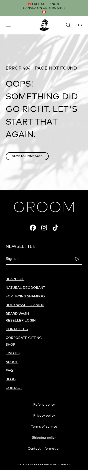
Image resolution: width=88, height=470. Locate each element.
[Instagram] (44, 227)
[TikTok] (55, 227)
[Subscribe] (77, 259)
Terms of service (44, 426)
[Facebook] (33, 227)
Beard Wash (17, 313)
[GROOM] (44, 25)
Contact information (44, 448)
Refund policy (44, 404)
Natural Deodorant (25, 287)
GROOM (66, 464)
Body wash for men (25, 305)
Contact (14, 387)
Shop (10, 344)
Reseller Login (21, 320)
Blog (10, 379)
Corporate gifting (24, 337)
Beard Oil (15, 279)
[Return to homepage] (44, 207)
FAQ (9, 370)
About (12, 361)
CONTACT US (17, 329)
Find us (12, 353)
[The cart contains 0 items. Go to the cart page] (79, 25)
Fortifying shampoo (25, 296)
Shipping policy (44, 437)
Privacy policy (44, 415)
